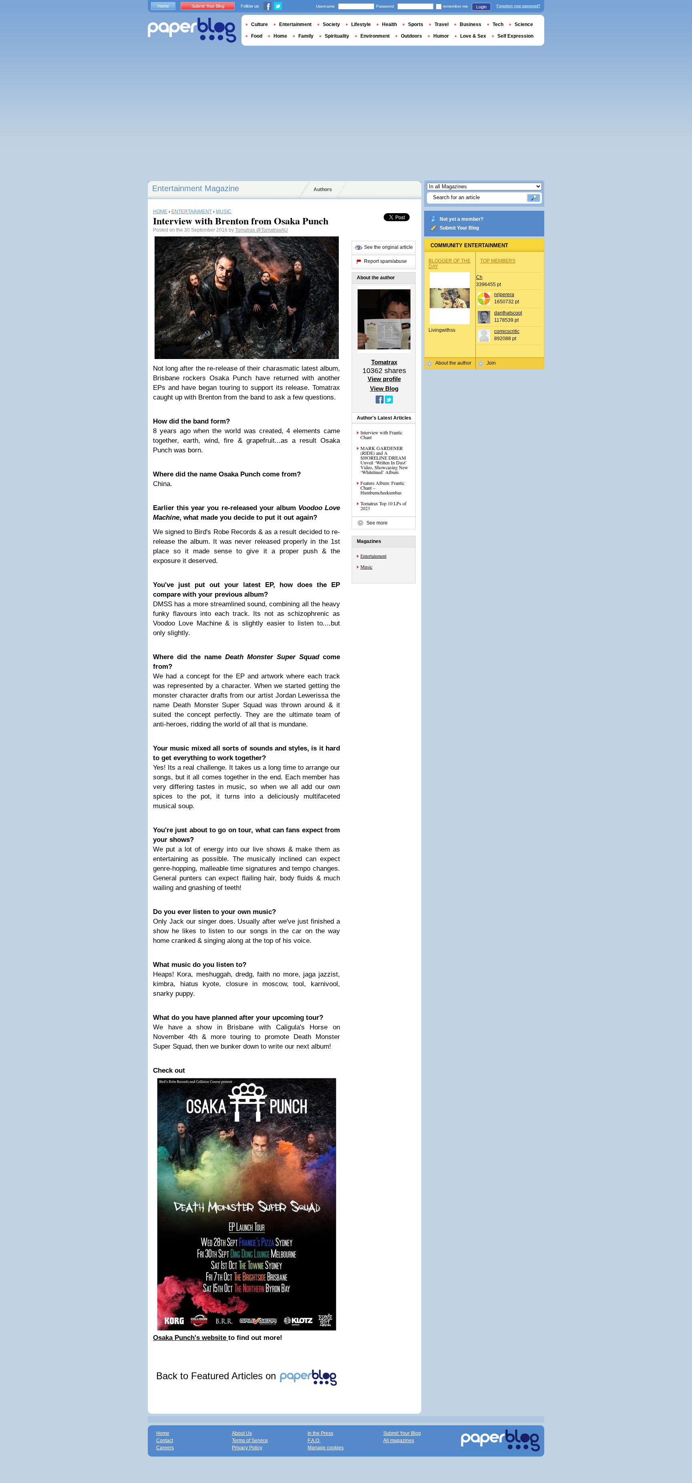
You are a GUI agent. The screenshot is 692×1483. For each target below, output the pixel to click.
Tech (498, 24)
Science (524, 24)
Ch (479, 277)
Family (306, 36)
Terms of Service (250, 1440)
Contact (164, 1440)
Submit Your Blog (459, 228)
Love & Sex (473, 36)
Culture (259, 24)
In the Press (320, 1433)
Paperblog (192, 30)
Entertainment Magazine (195, 188)
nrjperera (504, 294)
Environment (375, 36)
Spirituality (337, 36)
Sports (415, 24)
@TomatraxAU (272, 230)
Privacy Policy (247, 1448)
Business (470, 24)
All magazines (398, 1440)
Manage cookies (326, 1448)
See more (377, 523)
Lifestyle (361, 24)
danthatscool (508, 313)
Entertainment (373, 556)
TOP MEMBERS (497, 261)
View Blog (384, 388)
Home (163, 6)
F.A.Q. (314, 1440)
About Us (242, 1433)
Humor (441, 36)
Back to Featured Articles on (217, 1375)
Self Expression (515, 36)
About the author (453, 363)
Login (481, 6)
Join (491, 363)
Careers (165, 1448)
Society (331, 24)
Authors (323, 189)
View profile (384, 378)
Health (389, 24)
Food (256, 36)
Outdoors (411, 36)
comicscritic (506, 331)
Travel (442, 24)
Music (366, 566)
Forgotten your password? (518, 6)
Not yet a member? (461, 219)
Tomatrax (245, 230)
